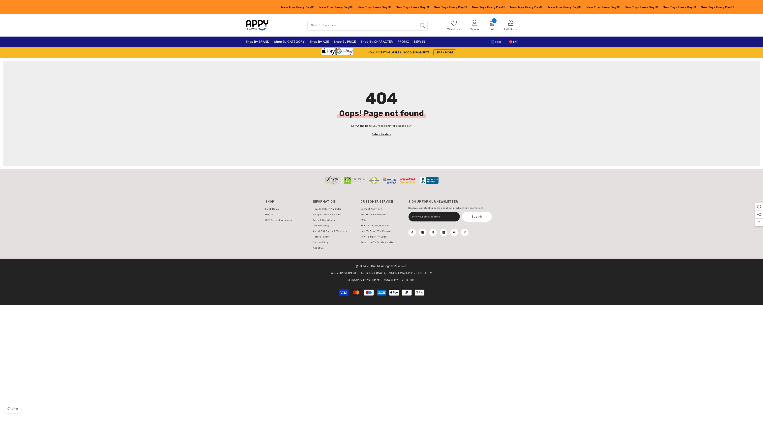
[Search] (367, 25)
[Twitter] (465, 232)
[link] (511, 25)
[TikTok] (443, 232)
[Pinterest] (433, 232)
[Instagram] (422, 232)
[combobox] (362, 25)
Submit (477, 216)
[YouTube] (454, 232)
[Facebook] (412, 232)
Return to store (381, 134)
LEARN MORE (444, 52)
